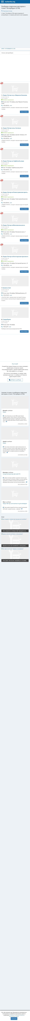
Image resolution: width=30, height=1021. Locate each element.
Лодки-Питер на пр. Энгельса (12, 128)
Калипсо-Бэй (7, 288)
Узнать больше (24, 111)
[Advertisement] (15, 32)
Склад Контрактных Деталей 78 (11, 474)
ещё (11, 105)
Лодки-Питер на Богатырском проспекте (15, 256)
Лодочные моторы (7, 11)
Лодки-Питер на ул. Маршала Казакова (15, 95)
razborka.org (10, 2)
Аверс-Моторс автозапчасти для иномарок (15, 503)
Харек (4, 412)
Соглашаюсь (14, 1018)
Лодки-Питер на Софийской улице (13, 161)
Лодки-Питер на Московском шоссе (14, 225)
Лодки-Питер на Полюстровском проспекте (16, 192)
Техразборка (7, 319)
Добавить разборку (16, 380)
